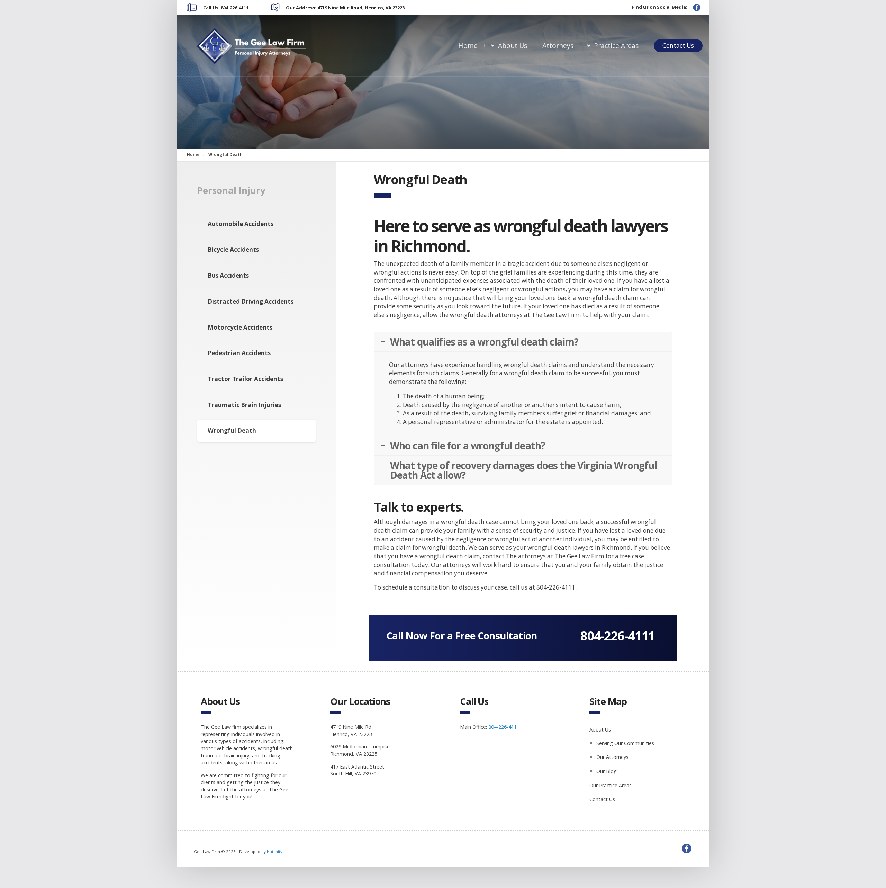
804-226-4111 (617, 635)
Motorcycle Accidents (240, 327)
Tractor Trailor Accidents (245, 379)
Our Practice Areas (610, 785)
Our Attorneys (612, 757)
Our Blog (606, 771)
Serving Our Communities (625, 743)
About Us (512, 45)
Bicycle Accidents (233, 249)
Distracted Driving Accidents (250, 301)
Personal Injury (231, 190)
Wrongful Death (232, 430)
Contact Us (678, 46)
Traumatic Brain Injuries (244, 405)
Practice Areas (616, 45)
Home (468, 45)
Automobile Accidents (240, 224)
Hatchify (274, 851)
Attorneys (557, 45)
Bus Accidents (228, 275)
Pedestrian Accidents (239, 353)
